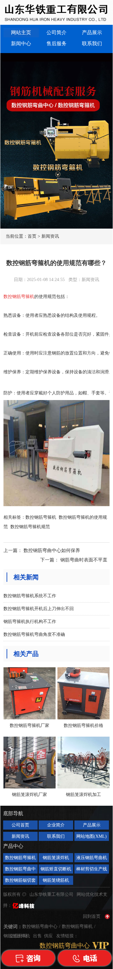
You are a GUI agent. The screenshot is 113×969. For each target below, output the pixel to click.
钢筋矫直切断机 (55, 869)
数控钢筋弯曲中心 (20, 870)
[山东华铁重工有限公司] (56, 12)
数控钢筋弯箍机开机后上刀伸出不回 (38, 608)
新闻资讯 (50, 236)
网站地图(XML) (91, 836)
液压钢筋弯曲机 (91, 857)
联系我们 (92, 43)
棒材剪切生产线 (91, 869)
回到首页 (91, 916)
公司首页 (20, 825)
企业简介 (56, 825)
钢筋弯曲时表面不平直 (83, 559)
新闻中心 (21, 43)
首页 (32, 236)
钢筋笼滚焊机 (56, 857)
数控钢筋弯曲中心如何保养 (52, 550)
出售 (38, 936)
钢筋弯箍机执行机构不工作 (29, 621)
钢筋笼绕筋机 (56, 880)
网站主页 (21, 32)
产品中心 (13, 846)
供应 (49, 936)
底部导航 (13, 813)
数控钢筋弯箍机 (40, 517)
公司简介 (56, 32)
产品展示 (92, 32)
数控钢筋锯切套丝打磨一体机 (20, 881)
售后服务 (56, 43)
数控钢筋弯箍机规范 (30, 526)
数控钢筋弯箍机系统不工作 (29, 595)
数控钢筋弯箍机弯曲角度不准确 (34, 634)
